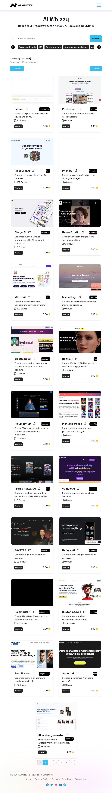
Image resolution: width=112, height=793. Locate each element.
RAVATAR (20, 550)
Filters (18, 68)
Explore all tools (27, 47)
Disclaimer (80, 779)
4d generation (53, 47)
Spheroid (68, 673)
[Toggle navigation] (99, 5)
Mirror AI (20, 297)
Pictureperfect (72, 423)
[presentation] (13, 47)
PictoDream (22, 170)
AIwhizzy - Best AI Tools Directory (35, 774)
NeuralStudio (70, 232)
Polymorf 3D (23, 423)
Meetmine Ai (23, 359)
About (29, 779)
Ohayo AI (20, 232)
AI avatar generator (51, 735)
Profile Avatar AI (25, 488)
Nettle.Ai (67, 359)
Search (96, 38)
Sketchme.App (71, 612)
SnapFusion (22, 673)
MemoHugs (69, 297)
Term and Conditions (62, 779)
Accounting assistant (76, 47)
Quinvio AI (68, 488)
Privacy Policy (42, 779)
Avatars (18, 126)
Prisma (19, 109)
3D (40, 47)
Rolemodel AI (23, 612)
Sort (96, 68)
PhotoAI (67, 170)
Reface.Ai (68, 550)
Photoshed (69, 109)
